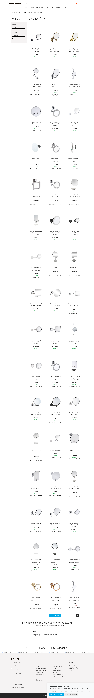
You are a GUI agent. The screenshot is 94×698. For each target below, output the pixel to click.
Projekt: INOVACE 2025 (58, 674)
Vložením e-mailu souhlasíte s (45, 635)
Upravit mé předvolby (71, 694)
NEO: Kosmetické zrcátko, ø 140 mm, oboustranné (55, 86)
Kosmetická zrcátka (38, 12)
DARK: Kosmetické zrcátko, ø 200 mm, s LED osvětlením (74, 233)
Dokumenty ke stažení (58, 666)
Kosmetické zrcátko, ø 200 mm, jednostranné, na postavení (74, 196)
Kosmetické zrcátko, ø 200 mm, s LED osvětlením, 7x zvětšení (74, 561)
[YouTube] (20, 673)
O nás (32, 7)
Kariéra (58, 7)
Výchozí (31, 24)
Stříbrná (17, 35)
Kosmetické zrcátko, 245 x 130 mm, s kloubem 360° (74, 160)
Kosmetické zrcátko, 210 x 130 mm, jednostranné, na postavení (36, 233)
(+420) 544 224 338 (73, 668)
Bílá (15, 27)
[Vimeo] (16, 673)
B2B (62, 7)
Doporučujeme (39, 24)
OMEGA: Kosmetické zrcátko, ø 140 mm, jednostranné (74, 450)
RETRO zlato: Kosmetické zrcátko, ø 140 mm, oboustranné (74, 50)
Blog (66, 7)
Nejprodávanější (63, 24)
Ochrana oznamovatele (41, 676)
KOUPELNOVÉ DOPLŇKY (26, 12)
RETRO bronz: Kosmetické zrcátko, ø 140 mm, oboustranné (55, 50)
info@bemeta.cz (73, 670)
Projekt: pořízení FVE (58, 676)
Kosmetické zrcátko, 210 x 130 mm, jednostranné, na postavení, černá (74, 378)
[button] (84, 3)
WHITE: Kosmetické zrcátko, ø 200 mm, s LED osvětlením (36, 269)
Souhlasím (53, 694)
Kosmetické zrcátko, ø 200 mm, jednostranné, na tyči (74, 86)
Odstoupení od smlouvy (41, 670)
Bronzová (16, 29)
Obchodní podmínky (41, 668)
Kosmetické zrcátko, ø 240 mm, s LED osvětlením (36, 342)
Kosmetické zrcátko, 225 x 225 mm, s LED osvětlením (74, 305)
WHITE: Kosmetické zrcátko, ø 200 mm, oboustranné (74, 124)
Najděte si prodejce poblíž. (17, 686)
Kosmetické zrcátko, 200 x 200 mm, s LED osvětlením (36, 196)
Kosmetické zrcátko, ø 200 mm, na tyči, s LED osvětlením (74, 342)
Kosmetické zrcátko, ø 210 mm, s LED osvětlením (55, 196)
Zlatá (16, 37)
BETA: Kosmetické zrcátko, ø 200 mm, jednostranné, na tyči (74, 599)
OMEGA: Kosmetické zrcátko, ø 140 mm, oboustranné (36, 86)
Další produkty (55, 615)
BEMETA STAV (56, 672)
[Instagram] (14, 673)
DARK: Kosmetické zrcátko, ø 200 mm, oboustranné (36, 50)
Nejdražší (54, 24)
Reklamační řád (39, 672)
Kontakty (53, 7)
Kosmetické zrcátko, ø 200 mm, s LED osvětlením (55, 124)
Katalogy (47, 7)
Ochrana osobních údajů (41, 674)
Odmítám (60, 694)
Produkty (26, 7)
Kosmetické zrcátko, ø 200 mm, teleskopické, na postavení (74, 488)
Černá (16, 32)
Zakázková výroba (39, 7)
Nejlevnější (47, 24)
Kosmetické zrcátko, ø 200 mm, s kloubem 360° (36, 160)
